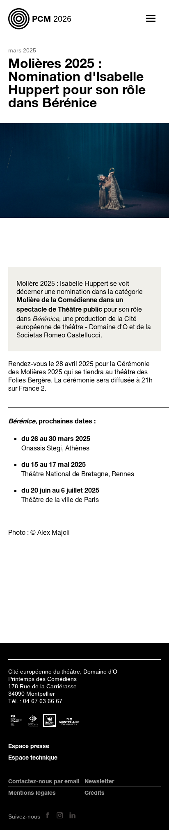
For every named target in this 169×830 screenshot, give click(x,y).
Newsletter (99, 782)
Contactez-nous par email (44, 782)
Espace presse (28, 747)
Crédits (94, 793)
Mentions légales (32, 793)
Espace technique (32, 758)
